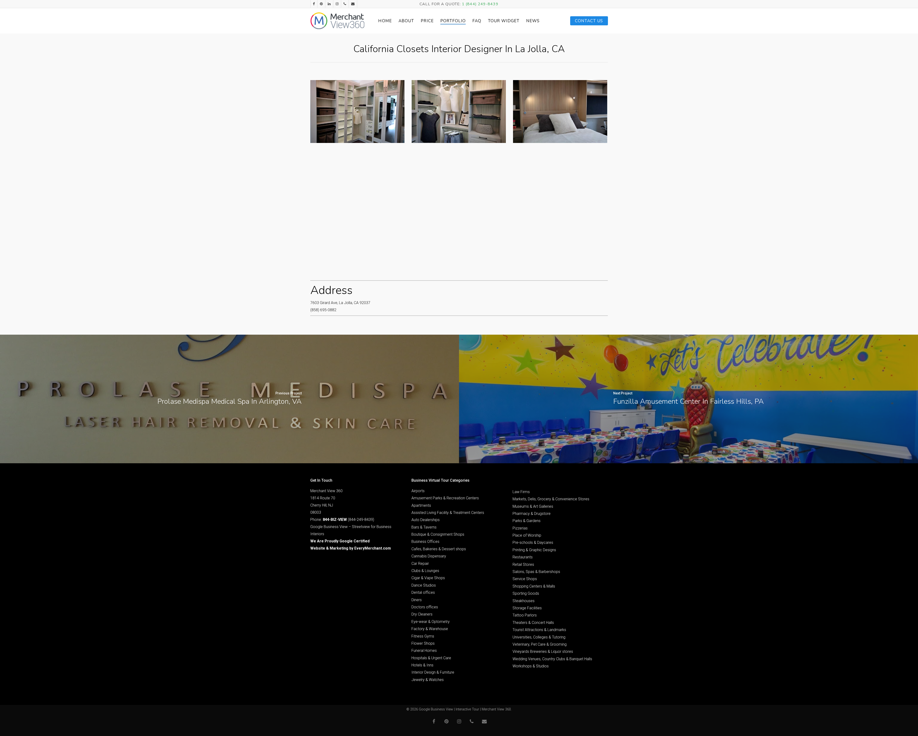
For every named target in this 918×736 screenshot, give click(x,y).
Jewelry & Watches (427, 679)
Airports (418, 491)
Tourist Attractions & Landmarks (539, 629)
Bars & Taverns (424, 527)
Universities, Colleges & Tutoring (539, 637)
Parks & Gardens (527, 520)
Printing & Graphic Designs (534, 550)
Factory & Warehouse (429, 629)
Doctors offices (424, 607)
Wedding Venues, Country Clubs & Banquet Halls (552, 659)
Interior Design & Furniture (432, 672)
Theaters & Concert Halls (533, 622)
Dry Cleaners (421, 614)
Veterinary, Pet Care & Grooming (540, 644)
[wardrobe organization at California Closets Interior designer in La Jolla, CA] (357, 111)
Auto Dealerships (425, 520)
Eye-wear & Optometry (430, 621)
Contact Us (589, 21)
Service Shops (525, 579)
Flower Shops (423, 643)
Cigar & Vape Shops (428, 578)
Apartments (421, 505)
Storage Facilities (527, 608)
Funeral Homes (424, 650)
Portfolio (453, 21)
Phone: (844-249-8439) (342, 519)
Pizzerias (520, 528)
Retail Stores (523, 564)
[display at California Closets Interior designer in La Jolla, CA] (459, 111)
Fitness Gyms (422, 636)
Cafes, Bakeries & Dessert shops (438, 549)
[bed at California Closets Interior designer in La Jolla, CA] (560, 111)
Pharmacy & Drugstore (532, 513)
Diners (416, 600)
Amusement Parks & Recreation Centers (445, 498)
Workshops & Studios (531, 666)
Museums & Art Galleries (533, 506)
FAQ (476, 21)
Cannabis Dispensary (428, 556)
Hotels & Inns (422, 665)
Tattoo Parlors (525, 615)
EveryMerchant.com (372, 548)
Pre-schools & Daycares (533, 542)
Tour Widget (503, 21)
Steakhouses (524, 601)
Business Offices (425, 541)
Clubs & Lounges (425, 570)
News (533, 21)
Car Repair (420, 563)
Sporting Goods (526, 593)
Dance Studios (423, 585)
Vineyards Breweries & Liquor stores (543, 651)
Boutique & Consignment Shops (437, 534)
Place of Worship (527, 535)
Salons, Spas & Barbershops (536, 571)
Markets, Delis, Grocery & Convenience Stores (551, 499)
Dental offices (423, 592)
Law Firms (521, 492)
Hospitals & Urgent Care (431, 658)
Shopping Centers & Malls (534, 586)
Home (385, 21)
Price (427, 21)
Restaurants (523, 557)
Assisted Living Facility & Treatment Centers (447, 512)
